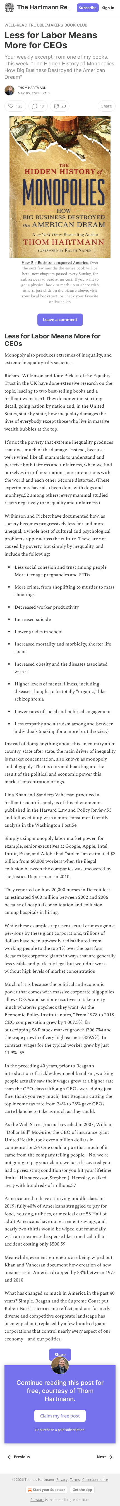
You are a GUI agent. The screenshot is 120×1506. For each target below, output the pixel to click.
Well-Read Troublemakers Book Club (46, 25)
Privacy (62, 1479)
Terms (75, 1479)
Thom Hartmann (32, 88)
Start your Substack (49, 1489)
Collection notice (95, 1479)
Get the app (82, 1489)
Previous (22, 1456)
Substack (37, 1499)
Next (101, 1456)
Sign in (108, 7)
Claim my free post (60, 1415)
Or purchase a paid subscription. (60, 1430)
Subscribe (88, 7)
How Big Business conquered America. (55, 263)
